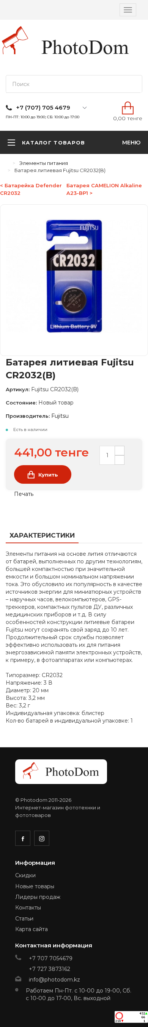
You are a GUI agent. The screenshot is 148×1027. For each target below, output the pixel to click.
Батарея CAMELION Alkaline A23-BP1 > (104, 189)
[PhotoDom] (85, 47)
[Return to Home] (7, 163)
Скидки (25, 875)
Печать (23, 494)
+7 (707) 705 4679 (43, 107)
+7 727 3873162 (49, 969)
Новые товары (34, 886)
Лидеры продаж (37, 897)
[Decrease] (119, 460)
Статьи (24, 918)
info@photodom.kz (54, 979)
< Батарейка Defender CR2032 (31, 189)
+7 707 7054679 (50, 958)
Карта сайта (31, 929)
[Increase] (119, 450)
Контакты (28, 907)
